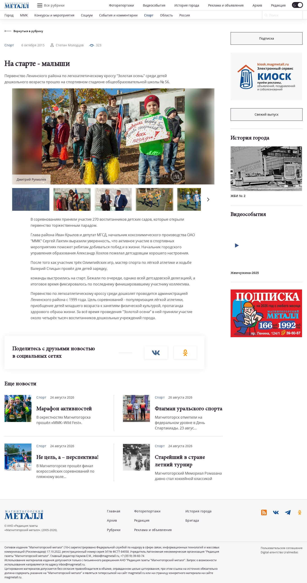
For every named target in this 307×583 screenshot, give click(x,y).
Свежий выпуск (266, 114)
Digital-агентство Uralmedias (279, 552)
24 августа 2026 (62, 397)
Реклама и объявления (226, 5)
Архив (257, 5)
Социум (87, 15)
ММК (24, 15)
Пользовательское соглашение (282, 548)
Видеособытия (154, 5)
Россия (184, 15)
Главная (113, 511)
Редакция (278, 5)
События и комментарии (118, 15)
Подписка (266, 38)
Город (8, 15)
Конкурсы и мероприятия (54, 15)
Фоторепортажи (121, 5)
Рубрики (114, 530)
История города (186, 5)
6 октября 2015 (32, 45)
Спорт (149, 15)
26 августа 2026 (180, 397)
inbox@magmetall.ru (106, 556)
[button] (207, 199)
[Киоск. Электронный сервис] (266, 76)
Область (166, 15)
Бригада (192, 520)
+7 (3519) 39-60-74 (132, 556)
